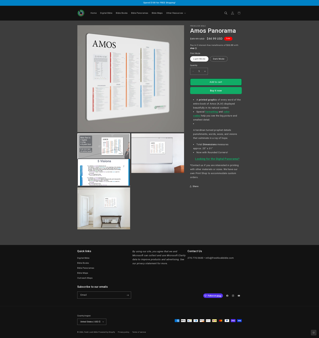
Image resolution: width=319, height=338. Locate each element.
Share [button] (196, 186)
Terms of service (139, 332)
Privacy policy (123, 332)
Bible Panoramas (85, 268)
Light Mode (199, 59)
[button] (175, 13)
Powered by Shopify (106, 332)
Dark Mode (219, 59)
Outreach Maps (84, 278)
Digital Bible (83, 258)
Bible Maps (82, 273)
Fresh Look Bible (91, 332)
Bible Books (83, 263)
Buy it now (216, 90)
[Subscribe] (127, 295)
